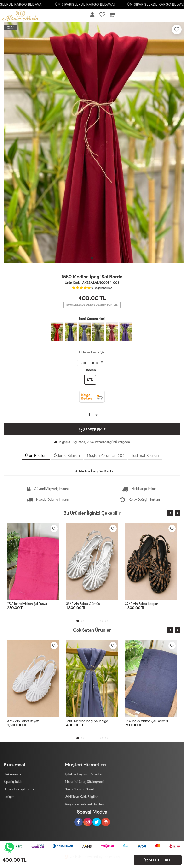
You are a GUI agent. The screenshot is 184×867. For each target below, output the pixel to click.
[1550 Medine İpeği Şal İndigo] (84, 331)
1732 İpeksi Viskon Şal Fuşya (27, 604)
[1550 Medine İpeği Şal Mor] (125, 331)
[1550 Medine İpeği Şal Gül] (112, 331)
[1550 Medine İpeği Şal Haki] (98, 331)
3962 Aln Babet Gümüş (83, 604)
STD (90, 380)
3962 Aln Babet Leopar (141, 604)
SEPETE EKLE (94, 430)
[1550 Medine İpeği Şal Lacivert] (71, 331)
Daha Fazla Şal (93, 352)
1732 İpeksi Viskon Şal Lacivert (146, 721)
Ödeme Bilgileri (67, 455)
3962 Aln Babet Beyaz (23, 721)
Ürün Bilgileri (36, 455)
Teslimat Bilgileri (145, 455)
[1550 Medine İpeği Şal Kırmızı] (57, 331)
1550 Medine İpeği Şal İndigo (87, 721)
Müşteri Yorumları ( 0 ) (105, 455)
